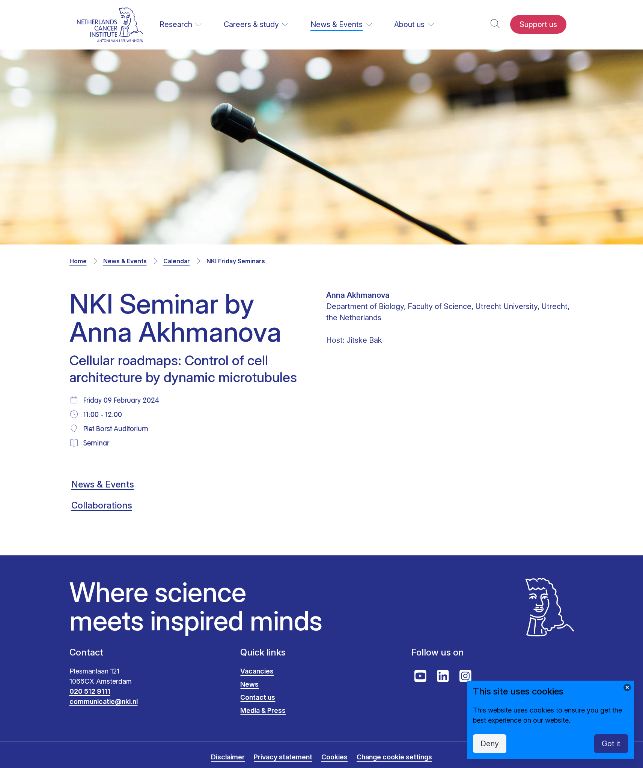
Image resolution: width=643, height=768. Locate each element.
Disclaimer (228, 757)
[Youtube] (420, 676)
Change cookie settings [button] (394, 757)
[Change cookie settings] (627, 687)
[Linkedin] (443, 676)
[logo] (110, 24)
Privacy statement (283, 757)
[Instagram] (465, 676)
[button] (495, 25)
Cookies (334, 757)
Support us (538, 24)
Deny (489, 743)
